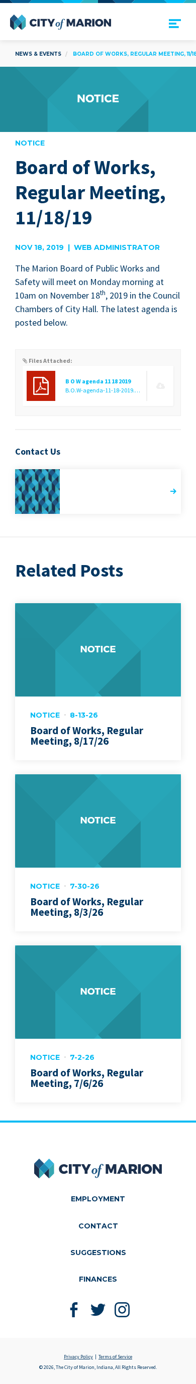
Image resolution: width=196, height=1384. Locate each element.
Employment (98, 1198)
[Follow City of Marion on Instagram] (122, 1309)
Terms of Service (115, 1356)
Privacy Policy (78, 1356)
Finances (98, 1279)
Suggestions (98, 1252)
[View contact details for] (98, 491)
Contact (98, 1225)
